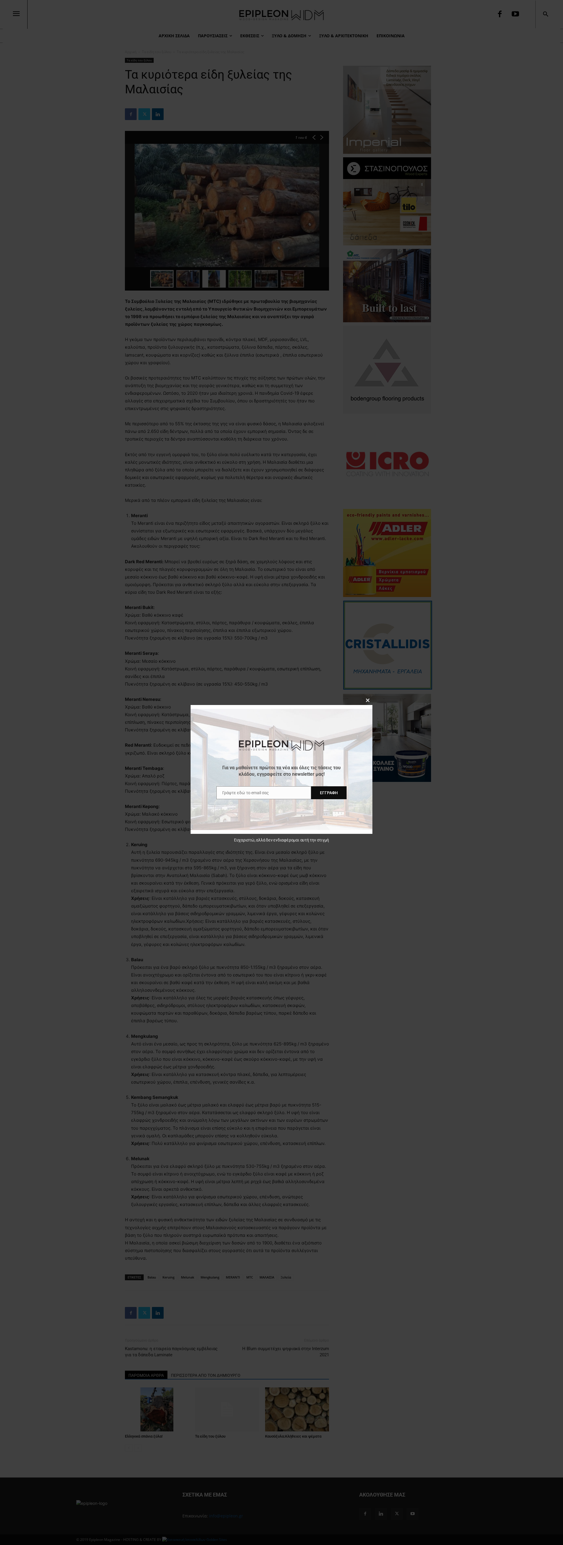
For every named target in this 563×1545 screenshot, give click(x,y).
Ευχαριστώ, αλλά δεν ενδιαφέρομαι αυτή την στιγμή (281, 840)
